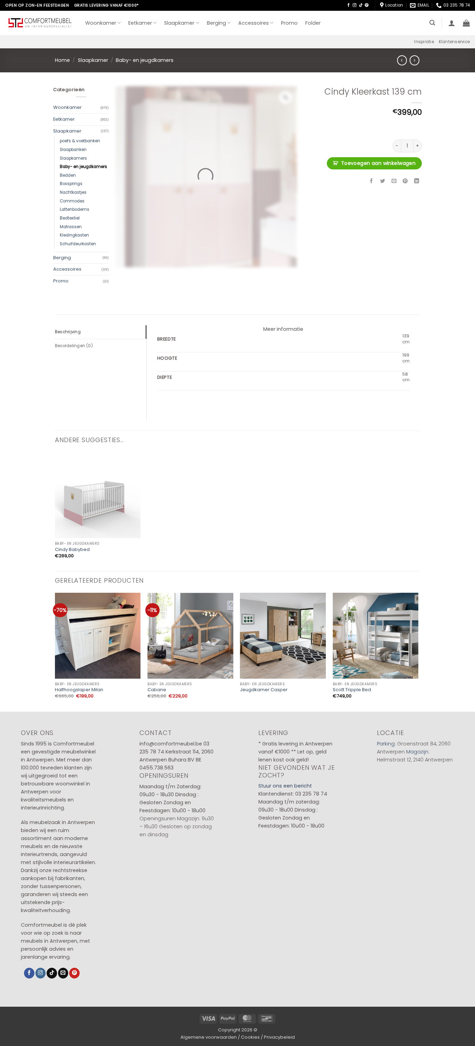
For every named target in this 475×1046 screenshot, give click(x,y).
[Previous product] (414, 60)
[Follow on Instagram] (354, 5)
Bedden (68, 175)
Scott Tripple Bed (352, 690)
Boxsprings (71, 183)
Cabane (156, 690)
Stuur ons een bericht (285, 785)
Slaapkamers (73, 158)
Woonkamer (100, 22)
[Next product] (402, 60)
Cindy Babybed (72, 550)
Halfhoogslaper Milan (79, 690)
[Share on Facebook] (371, 181)
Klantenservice (454, 42)
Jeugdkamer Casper (264, 690)
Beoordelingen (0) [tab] (74, 346)
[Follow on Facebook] (349, 5)
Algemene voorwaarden (208, 1037)
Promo (289, 22)
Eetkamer (140, 22)
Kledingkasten (74, 235)
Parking (386, 743)
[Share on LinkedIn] (416, 181)
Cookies (250, 1037)
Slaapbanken (73, 149)
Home (62, 60)
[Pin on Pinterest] (405, 181)
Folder (313, 22)
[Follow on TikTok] (361, 5)
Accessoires (253, 22)
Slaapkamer (179, 22)
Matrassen (71, 227)
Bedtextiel (70, 218)
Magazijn (417, 751)
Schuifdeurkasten (78, 244)
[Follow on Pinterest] (367, 5)
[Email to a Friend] (394, 181)
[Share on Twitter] (383, 181)
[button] (432, 23)
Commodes (72, 201)
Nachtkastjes (73, 192)
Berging (216, 22)
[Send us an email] (63, 973)
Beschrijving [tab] (68, 332)
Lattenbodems (74, 209)
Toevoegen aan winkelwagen (378, 163)
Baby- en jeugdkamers (145, 60)
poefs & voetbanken (80, 141)
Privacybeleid (279, 1037)
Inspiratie (424, 42)
